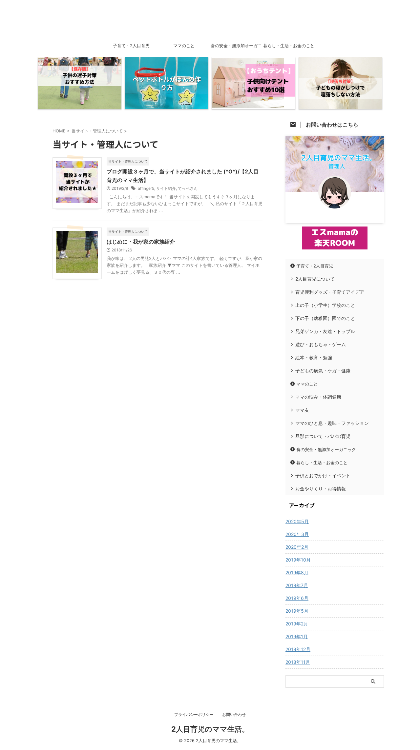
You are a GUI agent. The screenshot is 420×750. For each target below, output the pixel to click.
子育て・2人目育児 (131, 45)
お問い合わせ (234, 714)
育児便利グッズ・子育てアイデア (329, 292)
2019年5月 (296, 611)
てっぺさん (188, 188)
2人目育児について (315, 279)
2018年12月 (297, 649)
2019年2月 (296, 623)
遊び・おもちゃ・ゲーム (320, 344)
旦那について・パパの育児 (322, 436)
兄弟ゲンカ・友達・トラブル (325, 331)
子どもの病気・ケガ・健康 (322, 370)
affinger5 (146, 188)
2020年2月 (296, 547)
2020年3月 (297, 534)
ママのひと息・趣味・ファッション (332, 423)
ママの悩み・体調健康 (318, 397)
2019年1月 (296, 636)
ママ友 (302, 410)
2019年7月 (296, 585)
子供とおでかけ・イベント (322, 475)
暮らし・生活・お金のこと (288, 45)
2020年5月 (297, 521)
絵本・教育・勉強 (313, 357)
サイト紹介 (166, 188)
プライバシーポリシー (194, 714)
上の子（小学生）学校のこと (325, 305)
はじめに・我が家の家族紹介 (141, 241)
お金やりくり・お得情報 (320, 488)
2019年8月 (296, 572)
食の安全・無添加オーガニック (236, 47)
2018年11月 (297, 662)
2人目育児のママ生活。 (210, 729)
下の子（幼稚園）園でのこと (325, 318)
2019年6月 (296, 598)
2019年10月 (298, 559)
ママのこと (184, 45)
